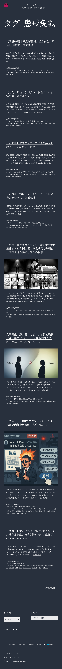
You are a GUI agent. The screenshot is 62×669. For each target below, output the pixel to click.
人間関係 (29, 399)
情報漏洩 (18, 511)
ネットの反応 (13, 314)
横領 (43, 72)
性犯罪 (51, 174)
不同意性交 (35, 174)
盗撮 (42, 314)
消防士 (12, 125)
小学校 (28, 565)
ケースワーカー (27, 225)
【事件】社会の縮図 (19, 399)
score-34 (12, 72)
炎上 (13, 176)
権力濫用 (18, 227)
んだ (42, 123)
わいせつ (35, 225)
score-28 (12, 174)
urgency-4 (19, 72)
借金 (46, 123)
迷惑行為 (34, 568)
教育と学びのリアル (41, 172)
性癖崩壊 (34, 565)
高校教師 (18, 176)
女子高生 (32, 401)
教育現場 (49, 401)
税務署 (48, 72)
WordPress (22, 661)
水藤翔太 (11, 568)
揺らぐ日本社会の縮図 (39, 310)
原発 (13, 511)
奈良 (46, 174)
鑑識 (10, 317)
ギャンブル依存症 (28, 123)
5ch (11, 401)
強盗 (50, 123)
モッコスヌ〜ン (34, 5)
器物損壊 (22, 565)
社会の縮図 (42, 511)
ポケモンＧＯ (43, 509)
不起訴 (42, 174)
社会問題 (51, 172)
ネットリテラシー (32, 509)
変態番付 (21, 314)
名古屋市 (47, 225)
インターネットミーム (19, 509)
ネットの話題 (17, 121)
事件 (30, 310)
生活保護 (24, 227)
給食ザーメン (27, 568)
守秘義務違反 (29, 314)
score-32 (12, 225)
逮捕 (40, 568)
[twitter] (44, 644)
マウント (50, 509)
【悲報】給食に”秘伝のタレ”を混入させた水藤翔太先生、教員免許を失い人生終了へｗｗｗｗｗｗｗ (31, 534)
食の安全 (45, 568)
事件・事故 (31, 70)
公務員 (42, 225)
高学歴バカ (24, 513)
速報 (11, 74)
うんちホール (27, 174)
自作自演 (18, 125)
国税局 (33, 72)
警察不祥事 (47, 314)
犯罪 (48, 310)
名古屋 (17, 565)
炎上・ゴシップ (39, 70)
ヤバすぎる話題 (18, 310)
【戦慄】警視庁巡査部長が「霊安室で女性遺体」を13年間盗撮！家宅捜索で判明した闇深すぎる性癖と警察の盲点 (31, 248)
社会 (47, 70)
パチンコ (37, 123)
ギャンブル (26, 72)
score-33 (12, 123)
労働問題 (32, 121)
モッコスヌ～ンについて (12, 657)
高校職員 (15, 403)
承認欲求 (31, 511)
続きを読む (41, 301)
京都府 (26, 401)
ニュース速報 (17, 70)
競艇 (52, 72)
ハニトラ (15, 401)
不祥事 (24, 70)
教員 (44, 401)
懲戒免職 (38, 72)
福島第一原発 (15, 513)
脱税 (7, 74)
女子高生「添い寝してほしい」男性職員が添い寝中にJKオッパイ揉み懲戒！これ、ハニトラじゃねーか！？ (29, 338)
